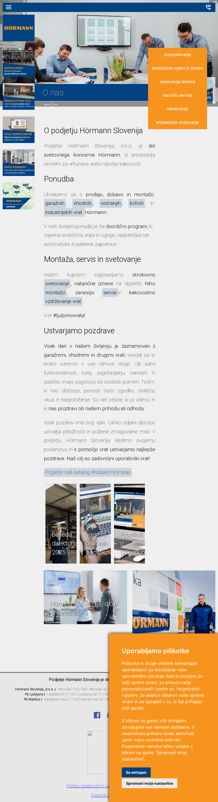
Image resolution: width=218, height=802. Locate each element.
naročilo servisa (177, 95)
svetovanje (57, 283)
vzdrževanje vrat (63, 301)
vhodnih (82, 203)
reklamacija (177, 108)
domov (47, 104)
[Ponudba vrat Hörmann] (19, 174)
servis (110, 292)
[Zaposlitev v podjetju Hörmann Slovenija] (19, 75)
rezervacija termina (177, 81)
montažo (55, 292)
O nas (55, 104)
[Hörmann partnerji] (19, 207)
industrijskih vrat (64, 212)
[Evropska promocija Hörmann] (19, 108)
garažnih (54, 203)
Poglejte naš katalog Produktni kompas (88, 472)
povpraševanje (177, 54)
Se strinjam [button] (136, 772)
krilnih (137, 203)
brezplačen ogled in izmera (177, 68)
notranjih (111, 203)
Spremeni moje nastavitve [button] (149, 783)
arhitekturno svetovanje (177, 122)
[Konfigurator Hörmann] (19, 141)
